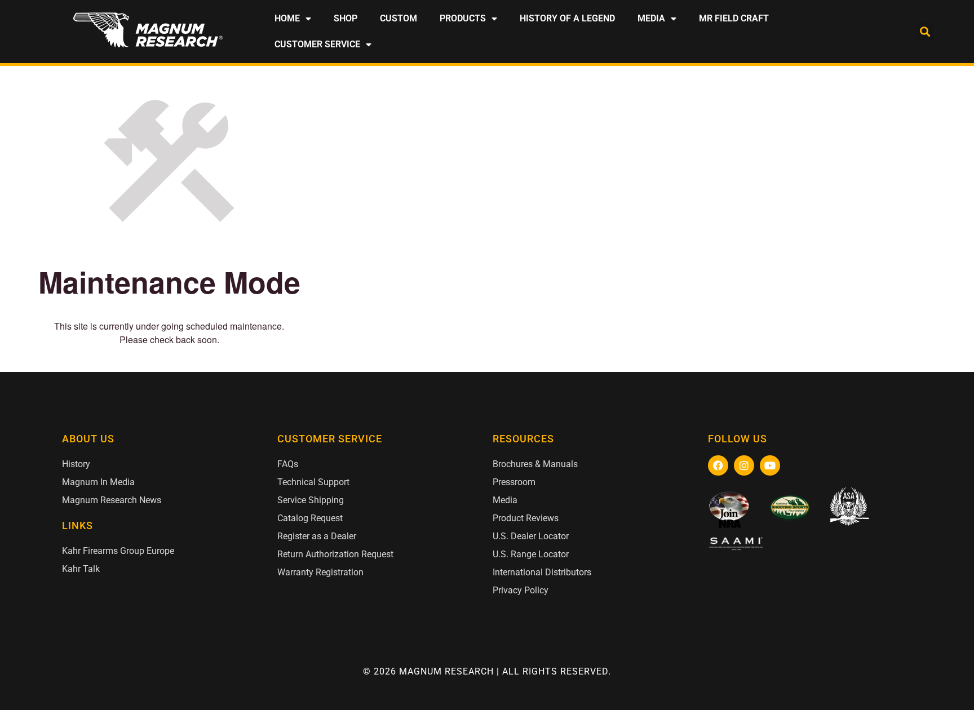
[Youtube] (770, 465)
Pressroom (514, 482)
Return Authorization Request (335, 554)
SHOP (345, 18)
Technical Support (313, 482)
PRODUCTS (463, 18)
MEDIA (651, 18)
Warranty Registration (320, 572)
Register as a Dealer (316, 536)
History (76, 464)
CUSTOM (398, 18)
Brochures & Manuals (535, 464)
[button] (924, 32)
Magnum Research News (111, 500)
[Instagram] (744, 465)
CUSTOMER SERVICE (317, 44)
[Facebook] (718, 465)
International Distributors (542, 572)
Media (505, 500)
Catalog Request (310, 518)
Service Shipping (310, 500)
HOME (287, 18)
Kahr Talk (81, 568)
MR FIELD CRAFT (734, 18)
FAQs (287, 464)
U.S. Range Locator (531, 554)
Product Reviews (526, 518)
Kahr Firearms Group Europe (118, 550)
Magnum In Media (98, 482)
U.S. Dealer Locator (531, 536)
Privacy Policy (520, 590)
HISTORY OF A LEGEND (567, 18)
